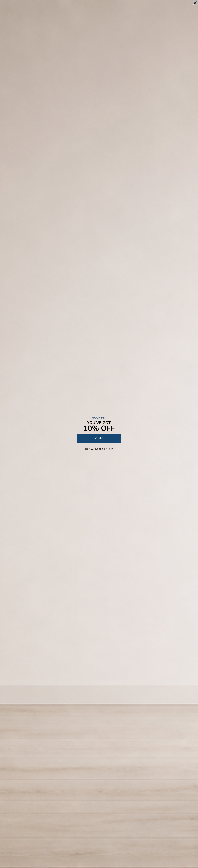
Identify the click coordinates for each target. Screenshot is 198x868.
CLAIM (99, 438)
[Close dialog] (195, 3)
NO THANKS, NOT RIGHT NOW (99, 449)
